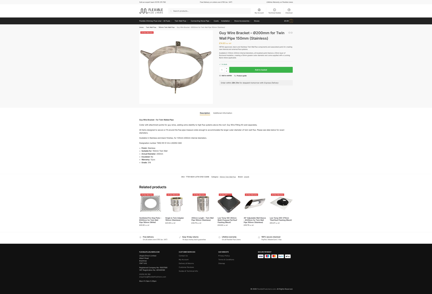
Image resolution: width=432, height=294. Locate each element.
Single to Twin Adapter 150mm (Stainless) (174, 219)
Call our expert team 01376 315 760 (152, 2)
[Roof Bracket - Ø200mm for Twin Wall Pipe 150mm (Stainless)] (289, 33)
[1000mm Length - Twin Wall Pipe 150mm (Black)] (291, 33)
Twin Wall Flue (151, 27)
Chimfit (246, 177)
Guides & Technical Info (188, 271)
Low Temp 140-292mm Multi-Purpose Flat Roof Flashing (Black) (227, 220)
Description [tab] (205, 113)
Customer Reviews (186, 267)
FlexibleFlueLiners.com (266, 289)
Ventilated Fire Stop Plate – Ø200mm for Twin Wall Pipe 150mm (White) (150, 220)
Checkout (289, 13)
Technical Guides (274, 13)
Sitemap (221, 263)
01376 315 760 (144, 274)
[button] (288, 21)
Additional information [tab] (222, 113)
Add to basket (261, 70)
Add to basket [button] (150, 230)
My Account (259, 13)
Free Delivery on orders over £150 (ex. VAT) (216, 2)
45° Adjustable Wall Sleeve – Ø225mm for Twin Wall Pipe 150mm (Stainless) (255, 220)
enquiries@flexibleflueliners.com (152, 277)
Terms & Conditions (226, 259)
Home (141, 27)
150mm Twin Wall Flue (166, 27)
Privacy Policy (224, 256)
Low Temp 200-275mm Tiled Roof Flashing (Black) (281, 219)
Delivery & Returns (186, 263)
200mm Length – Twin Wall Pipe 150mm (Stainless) (202, 219)
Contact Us (183, 256)
